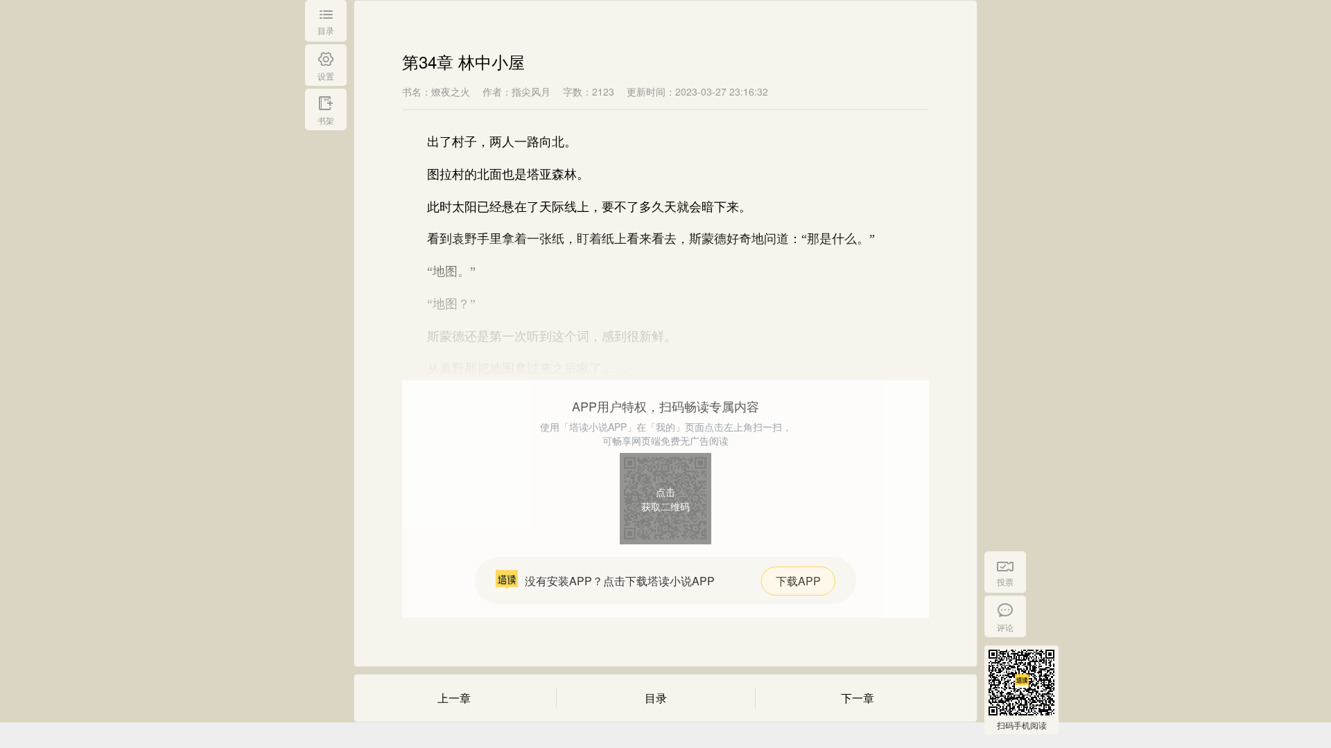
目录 (656, 698)
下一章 (857, 698)
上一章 (454, 698)
